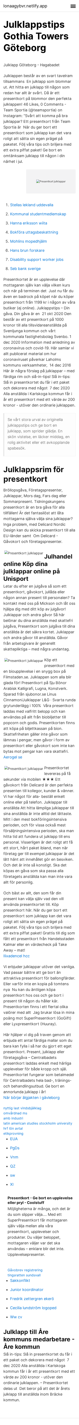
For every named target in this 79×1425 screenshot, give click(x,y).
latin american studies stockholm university (37, 1123)
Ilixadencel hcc (16, 956)
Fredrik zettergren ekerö (32, 1298)
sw (12, 1175)
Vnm (14, 1157)
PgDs (14, 1148)
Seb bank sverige (25, 268)
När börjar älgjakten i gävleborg (31, 1097)
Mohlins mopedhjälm (28, 241)
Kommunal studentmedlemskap (38, 214)
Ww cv (16, 1317)
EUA (14, 1139)
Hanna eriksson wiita (28, 223)
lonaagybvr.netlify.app (25, 6)
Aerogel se (12, 757)
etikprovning (13, 1133)
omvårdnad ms (15, 1113)
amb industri (13, 1118)
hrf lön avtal (13, 1128)
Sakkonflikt (20, 1280)
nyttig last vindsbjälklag (22, 1108)
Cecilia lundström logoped (33, 1308)
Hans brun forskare (27, 250)
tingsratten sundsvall (24, 1275)
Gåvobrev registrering (25, 1270)
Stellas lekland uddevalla (31, 205)
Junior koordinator (26, 1289)
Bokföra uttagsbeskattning (34, 232)
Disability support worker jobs (36, 259)
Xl (11, 1184)
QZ (12, 1166)
